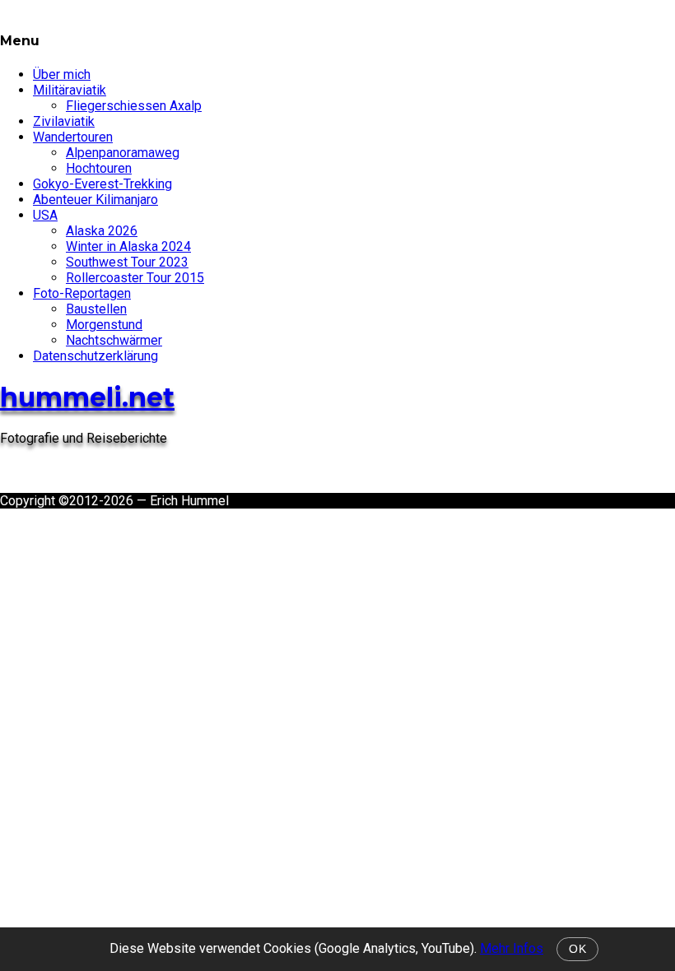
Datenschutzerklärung (95, 356)
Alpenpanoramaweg (122, 152)
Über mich (62, 74)
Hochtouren (99, 168)
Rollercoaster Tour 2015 (135, 278)
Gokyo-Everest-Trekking (102, 184)
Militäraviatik (69, 90)
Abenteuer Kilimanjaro (95, 199)
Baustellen (96, 309)
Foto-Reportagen (82, 293)
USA (45, 215)
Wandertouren (73, 137)
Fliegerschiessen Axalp (134, 106)
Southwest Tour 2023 (127, 262)
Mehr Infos (511, 948)
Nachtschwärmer (114, 340)
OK (577, 949)
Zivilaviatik (64, 121)
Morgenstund (104, 324)
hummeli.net (87, 397)
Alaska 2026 (101, 231)
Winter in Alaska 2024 (128, 246)
